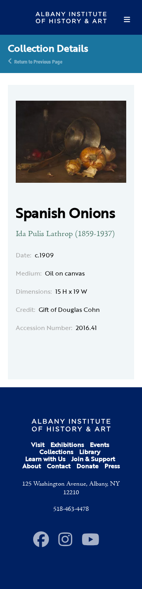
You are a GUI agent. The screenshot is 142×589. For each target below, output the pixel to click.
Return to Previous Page (38, 61)
